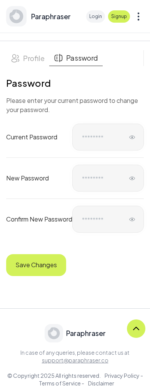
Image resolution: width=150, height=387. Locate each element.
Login (95, 16)
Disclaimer (101, 383)
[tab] (27, 58)
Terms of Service (60, 383)
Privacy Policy (122, 375)
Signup (119, 16)
